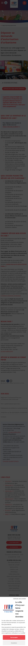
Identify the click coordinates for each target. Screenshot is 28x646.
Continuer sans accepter (19, 598)
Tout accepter (14, 637)
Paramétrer (14, 643)
